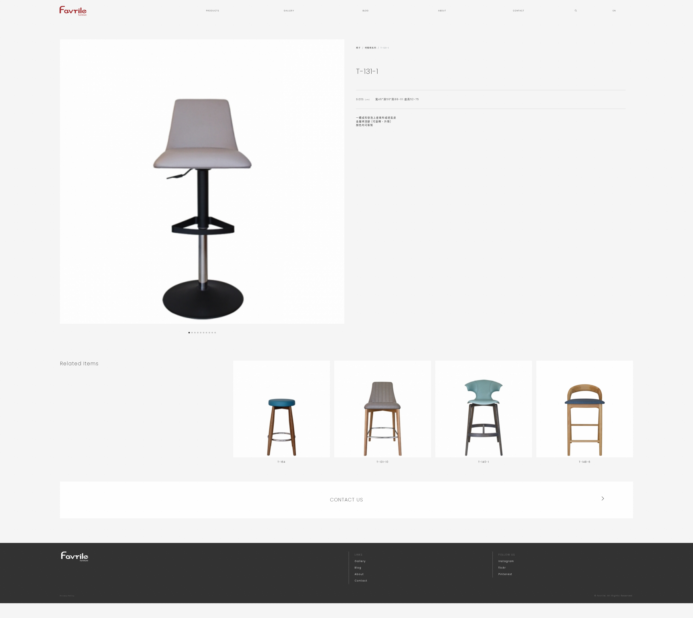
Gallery (360, 561)
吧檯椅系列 (371, 48)
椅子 (358, 48)
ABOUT (442, 10)
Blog (358, 567)
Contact (361, 580)
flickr (502, 567)
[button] (189, 332)
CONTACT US (346, 499)
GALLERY (289, 10)
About (359, 574)
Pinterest (505, 574)
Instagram (506, 561)
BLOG (366, 10)
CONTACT (518, 10)
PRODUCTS (212, 10)
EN (614, 10)
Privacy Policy (67, 596)
